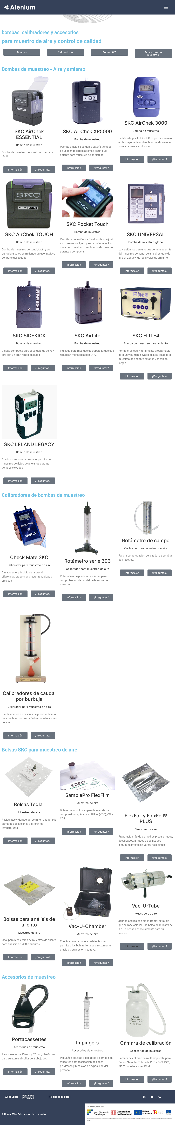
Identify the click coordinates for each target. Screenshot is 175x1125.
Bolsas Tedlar (29, 804)
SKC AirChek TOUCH (29, 234)
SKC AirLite (87, 336)
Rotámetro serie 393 (87, 561)
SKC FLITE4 (145, 336)
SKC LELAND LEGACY (29, 444)
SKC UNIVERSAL (146, 234)
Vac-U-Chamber (87, 926)
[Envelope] (152, 1096)
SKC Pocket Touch (87, 224)
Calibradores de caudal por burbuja (29, 696)
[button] (132, 946)
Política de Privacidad (28, 1096)
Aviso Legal (11, 1096)
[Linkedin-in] (144, 1096)
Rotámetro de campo (146, 540)
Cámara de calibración (146, 1043)
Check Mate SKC (29, 557)
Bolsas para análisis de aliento (29, 922)
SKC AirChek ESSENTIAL (29, 134)
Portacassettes (29, 1039)
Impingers (87, 1043)
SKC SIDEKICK (29, 336)
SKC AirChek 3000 (145, 123)
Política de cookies (59, 1096)
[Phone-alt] (159, 1096)
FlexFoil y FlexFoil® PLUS (146, 818)
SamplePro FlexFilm (87, 795)
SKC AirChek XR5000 (87, 131)
